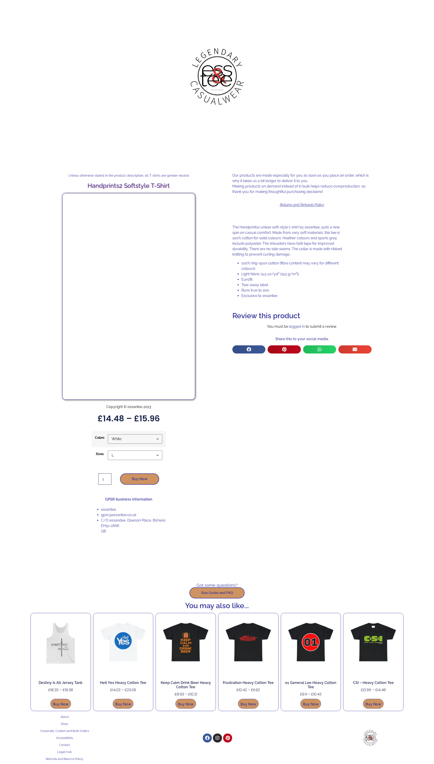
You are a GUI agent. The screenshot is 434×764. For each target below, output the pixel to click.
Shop (64, 724)
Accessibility (64, 738)
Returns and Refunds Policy (302, 205)
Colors (99, 437)
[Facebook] (207, 738)
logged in (297, 326)
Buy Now (139, 479)
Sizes (100, 454)
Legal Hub (64, 752)
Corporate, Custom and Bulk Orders (64, 731)
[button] (249, 349)
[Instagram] (217, 738)
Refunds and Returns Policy (64, 759)
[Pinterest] (227, 738)
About (64, 717)
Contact (64, 745)
